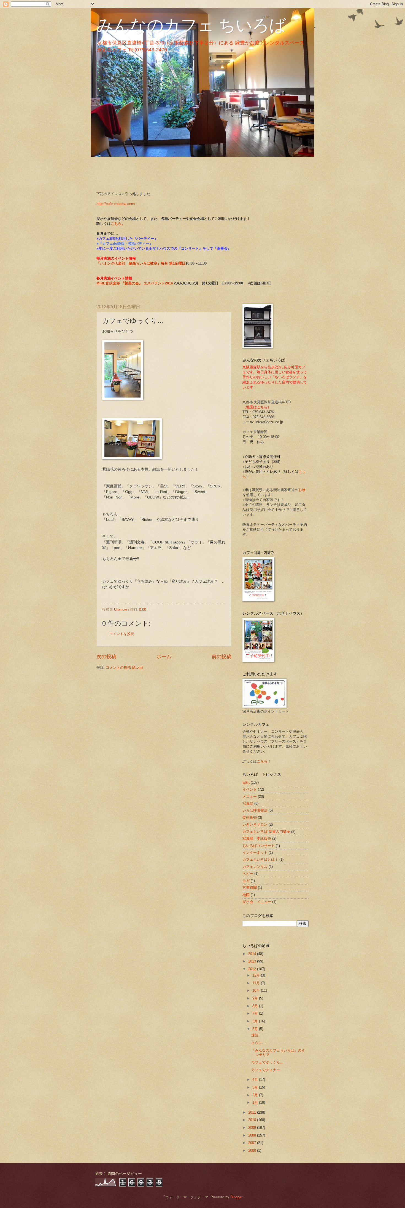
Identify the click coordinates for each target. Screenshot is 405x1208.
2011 (252, 1112)
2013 (252, 961)
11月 (256, 983)
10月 (256, 990)
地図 (246, 895)
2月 (255, 1095)
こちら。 (118, 224)
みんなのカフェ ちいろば (191, 25)
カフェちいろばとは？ (260, 859)
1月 (255, 1102)
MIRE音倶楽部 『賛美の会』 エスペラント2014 (135, 283)
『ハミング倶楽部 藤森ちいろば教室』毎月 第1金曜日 (140, 263)
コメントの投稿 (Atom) (124, 667)
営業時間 (249, 888)
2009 (252, 1128)
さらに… (258, 1043)
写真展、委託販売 (256, 838)
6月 (255, 1021)
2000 (252, 1150)
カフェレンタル (255, 867)
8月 (255, 1006)
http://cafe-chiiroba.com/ (115, 204)
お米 (302, 490)
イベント (249, 789)
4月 (255, 1080)
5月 (255, 1029)
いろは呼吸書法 (255, 810)
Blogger (236, 1197)
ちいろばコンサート (258, 846)
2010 (252, 1120)
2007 (252, 1143)
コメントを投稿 (121, 634)
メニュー (249, 796)
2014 (252, 954)
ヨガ (246, 881)
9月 (255, 998)
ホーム (163, 656)
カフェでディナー (265, 1070)
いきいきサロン (255, 824)
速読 (254, 1035)
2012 (252, 969)
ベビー (247, 873)
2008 (252, 1135)
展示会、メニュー (256, 902)
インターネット (255, 852)
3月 (255, 1087)
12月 (256, 975)
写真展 (247, 803)
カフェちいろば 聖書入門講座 (266, 832)
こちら (262, 761)
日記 (246, 782)
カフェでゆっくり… (267, 1062)
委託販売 (249, 817)
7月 (255, 1013)
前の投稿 (221, 656)
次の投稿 (106, 656)
